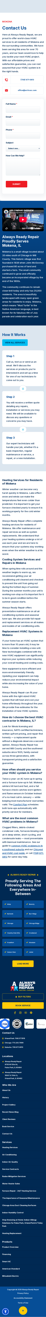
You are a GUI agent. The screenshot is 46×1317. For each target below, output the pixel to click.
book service (23, 1005)
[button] (5, 1311)
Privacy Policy (23, 1293)
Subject (9, 142)
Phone (10, 129)
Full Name (11, 104)
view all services (15, 342)
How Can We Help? (15, 155)
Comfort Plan (20, 804)
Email (9, 117)
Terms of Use (23, 1303)
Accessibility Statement (23, 1298)
